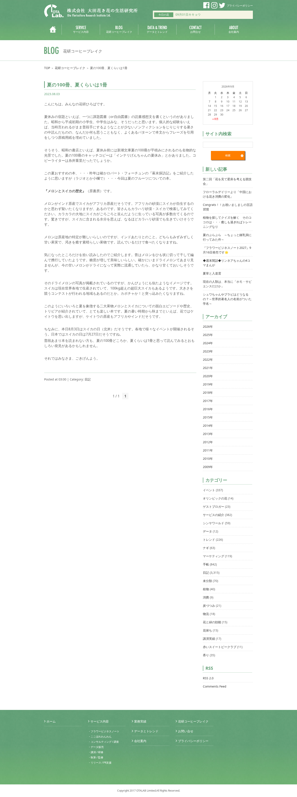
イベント (209, 490)
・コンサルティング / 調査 (103, 742)
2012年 (208, 442)
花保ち (207, 630)
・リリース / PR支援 (100, 762)
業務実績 (140, 721)
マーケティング (213, 556)
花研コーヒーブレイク (70, 68)
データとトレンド (146, 731)
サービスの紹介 (213, 515)
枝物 (206, 589)
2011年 (208, 450)
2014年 (208, 425)
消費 (206, 597)
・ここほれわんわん (100, 736)
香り (206, 655)
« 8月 (215, 119)
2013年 (208, 434)
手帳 (206, 564)
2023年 (208, 351)
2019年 (208, 384)
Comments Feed (214, 686)
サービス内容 (99, 721)
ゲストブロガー (213, 506)
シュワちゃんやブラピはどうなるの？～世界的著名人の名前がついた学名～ (227, 299)
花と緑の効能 (212, 622)
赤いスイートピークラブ (219, 647)
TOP (47, 68)
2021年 (208, 368)
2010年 (208, 458)
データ (207, 531)
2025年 (208, 335)
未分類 (207, 581)
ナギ (206, 548)
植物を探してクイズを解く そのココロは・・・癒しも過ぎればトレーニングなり (227, 222)
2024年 (208, 343)
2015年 (208, 417)
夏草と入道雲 (212, 273)
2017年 (208, 401)
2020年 (208, 376)
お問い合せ (185, 731)
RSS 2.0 (208, 678)
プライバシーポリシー (240, 5)
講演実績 (209, 639)
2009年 (208, 467)
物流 (206, 614)
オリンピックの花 (215, 498)
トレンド (209, 539)
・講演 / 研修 (95, 752)
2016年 (208, 409)
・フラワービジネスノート (103, 731)
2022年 (208, 359)
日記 (88, 379)
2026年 (208, 326)
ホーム (51, 721)
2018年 (208, 392)
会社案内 (140, 741)
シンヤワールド (213, 523)
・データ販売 (96, 747)
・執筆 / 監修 (95, 757)
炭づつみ (209, 606)
